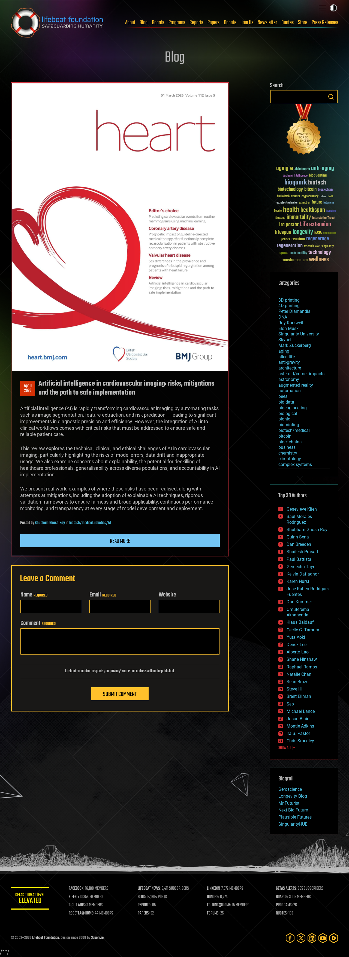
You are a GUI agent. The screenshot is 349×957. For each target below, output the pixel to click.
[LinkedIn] (312, 938)
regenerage (317, 239)
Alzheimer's (302, 169)
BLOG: (142, 897)
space (283, 252)
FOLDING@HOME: (219, 905)
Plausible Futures (295, 817)
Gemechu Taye (301, 566)
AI (291, 169)
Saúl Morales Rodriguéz (299, 519)
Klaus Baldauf (300, 622)
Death (330, 196)
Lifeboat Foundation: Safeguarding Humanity (57, 23)
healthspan (312, 210)
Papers (213, 22)
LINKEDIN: (214, 888)
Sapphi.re (97, 938)
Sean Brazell (299, 681)
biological (287, 413)
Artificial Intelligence (295, 176)
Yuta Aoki (296, 637)
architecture (289, 368)
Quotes (287, 22)
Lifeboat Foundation (45, 938)
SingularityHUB (293, 824)
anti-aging (322, 168)
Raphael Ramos (302, 667)
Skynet (284, 339)
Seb (290, 704)
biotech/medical (81, 522)
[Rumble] (333, 938)
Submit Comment (120, 694)
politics (285, 239)
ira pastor (289, 225)
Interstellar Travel (323, 218)
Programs (177, 22)
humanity (331, 211)
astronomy (288, 379)
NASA (318, 233)
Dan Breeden (299, 544)
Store (302, 22)
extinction (304, 203)
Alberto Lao (298, 652)
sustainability (298, 253)
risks (317, 246)
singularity (327, 246)
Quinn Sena (298, 537)
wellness (319, 259)
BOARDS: (282, 897)
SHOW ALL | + (286, 748)
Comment (38, 623)
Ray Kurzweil (290, 322)
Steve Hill (296, 689)
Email (102, 595)
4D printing (289, 305)
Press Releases (325, 22)
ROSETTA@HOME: (81, 913)
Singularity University (298, 334)
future (317, 202)
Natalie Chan (299, 674)
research (309, 246)
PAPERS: (144, 913)
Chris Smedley (300, 740)
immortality (299, 217)
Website (167, 595)
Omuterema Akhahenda (298, 612)
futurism (328, 203)
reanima (298, 239)
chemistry (287, 453)
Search (331, 96)
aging (282, 168)
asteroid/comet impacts (301, 373)
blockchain (325, 190)
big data (286, 402)
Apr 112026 (28, 388)
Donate (230, 22)
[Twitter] (301, 938)
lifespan (283, 232)
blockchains (290, 441)
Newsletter (267, 22)
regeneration (290, 246)
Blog (144, 22)
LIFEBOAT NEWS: (149, 888)
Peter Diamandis (294, 311)
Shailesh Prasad (302, 551)
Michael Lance (301, 711)
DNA (282, 317)
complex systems (295, 464)
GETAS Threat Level (30, 899)
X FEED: (74, 897)
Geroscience (290, 789)
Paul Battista (299, 559)
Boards (158, 22)
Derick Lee (296, 644)
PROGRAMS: (284, 905)
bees (282, 396)
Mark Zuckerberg (294, 345)
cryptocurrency (310, 196)
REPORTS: (144, 905)
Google (278, 211)
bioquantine (318, 175)
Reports (196, 22)
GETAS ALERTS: (286, 888)
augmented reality (295, 385)
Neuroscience (329, 233)
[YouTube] (322, 938)
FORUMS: (213, 913)
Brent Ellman (299, 696)
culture (323, 196)
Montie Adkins (300, 726)
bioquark (295, 183)
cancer (295, 196)
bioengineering (292, 407)
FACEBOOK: (76, 888)
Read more (120, 541)
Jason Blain (298, 718)
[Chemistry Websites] (304, 130)
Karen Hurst (298, 581)
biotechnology (290, 189)
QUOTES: (282, 913)
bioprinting (288, 424)
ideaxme (280, 218)
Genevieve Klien (302, 509)
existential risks (286, 203)
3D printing (289, 300)
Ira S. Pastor (298, 733)
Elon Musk (288, 328)
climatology (289, 458)
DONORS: (213, 897)
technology (319, 253)
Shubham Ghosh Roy (50, 522)
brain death (283, 196)
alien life (286, 356)
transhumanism (294, 260)
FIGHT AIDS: (77, 905)
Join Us (247, 22)
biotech (317, 182)
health (291, 210)
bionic (284, 419)
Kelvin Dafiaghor (303, 574)
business (287, 447)
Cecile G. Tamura (303, 629)
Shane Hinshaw (302, 659)
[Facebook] (290, 938)
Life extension (315, 224)
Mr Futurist (288, 803)
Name (33, 595)
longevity (303, 232)
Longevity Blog (292, 796)
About (130, 22)
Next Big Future (293, 810)
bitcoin (310, 189)
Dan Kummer (299, 601)
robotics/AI (102, 522)
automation (289, 390)
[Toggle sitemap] (322, 7)
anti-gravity (289, 362)
